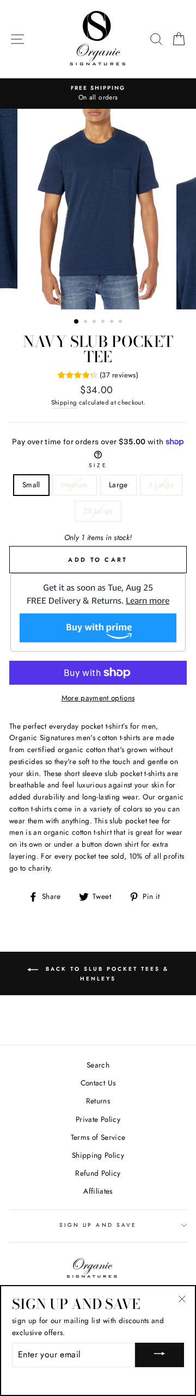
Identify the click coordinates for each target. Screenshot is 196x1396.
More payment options (98, 697)
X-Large (161, 484)
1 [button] (76, 322)
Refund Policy (97, 1173)
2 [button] (86, 322)
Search (98, 1064)
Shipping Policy (98, 1155)
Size (98, 465)
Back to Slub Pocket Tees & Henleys (105, 974)
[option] (98, 93)
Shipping (64, 402)
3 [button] (95, 322)
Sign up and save (98, 1225)
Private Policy (98, 1119)
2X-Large (98, 510)
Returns (98, 1100)
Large (118, 484)
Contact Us (98, 1082)
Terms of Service (98, 1137)
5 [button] (112, 322)
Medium (74, 484)
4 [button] (104, 322)
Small (31, 484)
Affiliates (97, 1191)
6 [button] (121, 322)
